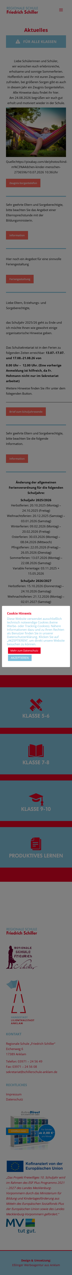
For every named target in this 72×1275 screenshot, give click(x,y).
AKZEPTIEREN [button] (20, 658)
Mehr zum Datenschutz (24, 650)
